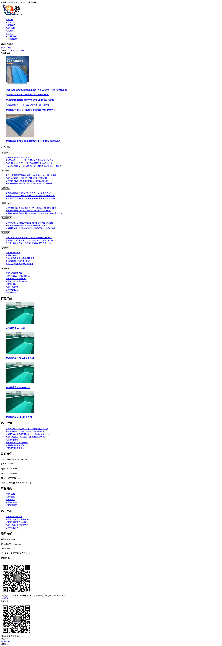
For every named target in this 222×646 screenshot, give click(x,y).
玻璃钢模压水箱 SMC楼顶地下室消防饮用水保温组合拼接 (29, 163)
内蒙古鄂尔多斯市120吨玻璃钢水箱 (20, 258)
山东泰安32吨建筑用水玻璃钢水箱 (19, 264)
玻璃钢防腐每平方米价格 (16, 279)
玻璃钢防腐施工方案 (14, 273)
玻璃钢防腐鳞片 (12, 284)
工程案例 (5, 248)
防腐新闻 (9, 34)
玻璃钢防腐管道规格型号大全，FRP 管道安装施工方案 (28, 434)
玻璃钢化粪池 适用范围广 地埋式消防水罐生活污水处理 (28, 211)
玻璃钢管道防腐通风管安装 (17, 443)
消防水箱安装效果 (13, 253)
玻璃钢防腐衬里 (12, 287)
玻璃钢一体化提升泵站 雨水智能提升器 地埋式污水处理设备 (30, 196)
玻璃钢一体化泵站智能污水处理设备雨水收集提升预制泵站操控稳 (32, 198)
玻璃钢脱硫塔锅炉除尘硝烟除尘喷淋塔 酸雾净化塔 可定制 (29, 223)
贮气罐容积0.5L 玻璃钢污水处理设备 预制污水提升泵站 (28, 193)
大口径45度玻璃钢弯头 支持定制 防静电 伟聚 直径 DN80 (28, 243)
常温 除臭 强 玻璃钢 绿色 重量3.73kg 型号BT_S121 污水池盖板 (36, 90)
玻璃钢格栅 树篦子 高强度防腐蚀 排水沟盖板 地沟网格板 (33, 141)
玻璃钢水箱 (5, 153)
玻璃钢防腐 (10, 22)
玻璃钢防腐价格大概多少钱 (17, 281)
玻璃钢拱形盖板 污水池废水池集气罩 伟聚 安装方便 (31, 110)
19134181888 (6, 48)
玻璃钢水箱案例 (12, 255)
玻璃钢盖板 (10, 25)
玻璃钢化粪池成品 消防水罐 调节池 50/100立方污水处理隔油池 (31, 208)
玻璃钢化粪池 (6, 203)
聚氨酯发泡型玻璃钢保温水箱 (18, 158)
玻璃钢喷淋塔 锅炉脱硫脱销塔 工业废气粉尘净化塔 (26, 226)
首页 (12, 50)
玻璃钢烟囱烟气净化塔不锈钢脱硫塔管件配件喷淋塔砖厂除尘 (31, 228)
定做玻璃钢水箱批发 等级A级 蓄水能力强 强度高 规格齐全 (29, 160)
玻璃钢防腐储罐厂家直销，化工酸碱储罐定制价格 (26, 437)
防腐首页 (9, 20)
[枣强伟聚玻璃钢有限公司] (12, 15)
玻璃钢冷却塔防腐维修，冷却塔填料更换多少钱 (25, 432)
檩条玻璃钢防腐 (12, 293)
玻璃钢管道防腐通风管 (15, 445)
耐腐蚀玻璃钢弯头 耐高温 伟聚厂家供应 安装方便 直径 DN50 (30, 240)
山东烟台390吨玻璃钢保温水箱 (18, 261)
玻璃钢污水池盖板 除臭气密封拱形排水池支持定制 (30, 100)
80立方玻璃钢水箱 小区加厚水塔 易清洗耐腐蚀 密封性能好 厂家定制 (33, 166)
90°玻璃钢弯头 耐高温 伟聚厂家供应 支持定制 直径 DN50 (29, 238)
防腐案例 (9, 31)
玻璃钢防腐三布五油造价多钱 (18, 276)
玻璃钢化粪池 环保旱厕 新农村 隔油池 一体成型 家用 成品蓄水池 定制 (34, 213)
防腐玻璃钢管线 (12, 440)
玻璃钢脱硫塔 (6, 218)
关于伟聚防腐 (11, 36)
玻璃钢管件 (5, 233)
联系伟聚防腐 (11, 39)
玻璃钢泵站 (10, 28)
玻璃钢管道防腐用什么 (15, 448)
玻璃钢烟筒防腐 (12, 290)
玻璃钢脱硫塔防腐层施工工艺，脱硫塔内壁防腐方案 (27, 429)
